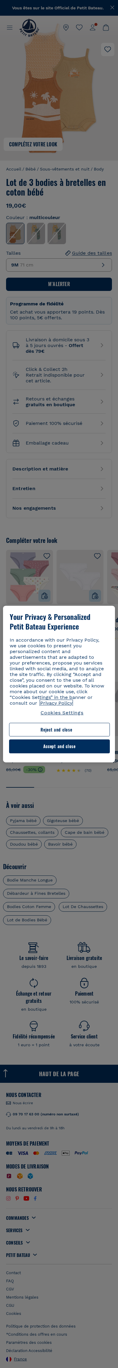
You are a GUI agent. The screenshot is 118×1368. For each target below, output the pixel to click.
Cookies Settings (62, 713)
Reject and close (56, 729)
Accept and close (59, 746)
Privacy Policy (56, 703)
